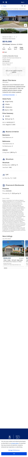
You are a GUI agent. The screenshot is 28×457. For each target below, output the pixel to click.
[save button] (22, 6)
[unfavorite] (22, 242)
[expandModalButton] (25, 25)
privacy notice (15, 443)
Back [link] (4, 6)
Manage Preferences (14, 450)
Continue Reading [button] (8, 95)
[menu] (3, 2)
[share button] (24, 5)
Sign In (22, 2)
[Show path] (14, 36)
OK (14, 453)
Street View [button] (14, 32)
